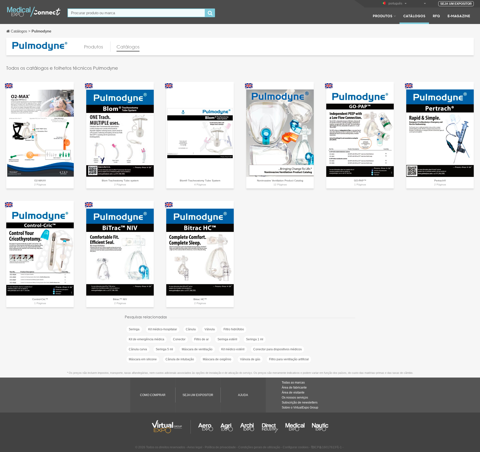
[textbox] (136, 12)
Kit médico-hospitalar (162, 329)
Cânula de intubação (180, 359)
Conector (179, 339)
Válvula (209, 329)
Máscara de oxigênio (217, 359)
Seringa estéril (227, 339)
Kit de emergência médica (146, 339)
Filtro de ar (201, 339)
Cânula (191, 329)
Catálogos (414, 15)
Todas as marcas (293, 382)
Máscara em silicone (143, 359)
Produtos (382, 15)
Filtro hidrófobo (234, 329)
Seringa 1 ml (254, 339)
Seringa (134, 329)
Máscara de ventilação (197, 349)
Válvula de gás (250, 359)
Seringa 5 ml (164, 349)
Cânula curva (138, 349)
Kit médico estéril (232, 349)
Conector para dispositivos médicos (277, 349)
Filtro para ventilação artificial (289, 359)
